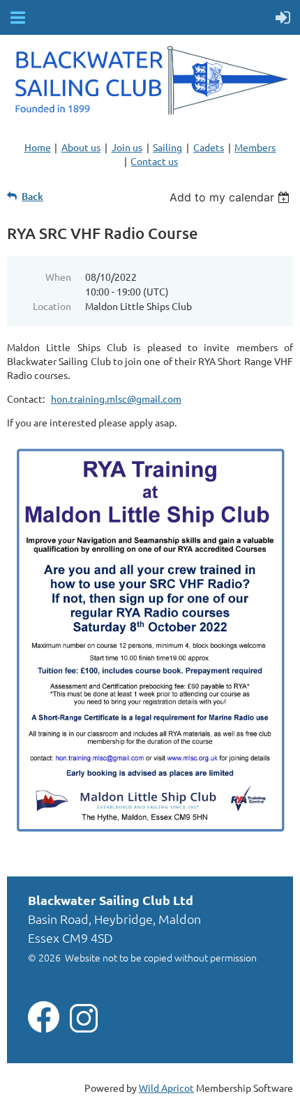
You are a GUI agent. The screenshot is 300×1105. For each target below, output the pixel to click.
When (58, 276)
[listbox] (231, 197)
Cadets (208, 147)
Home (37, 147)
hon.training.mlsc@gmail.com (116, 398)
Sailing (167, 147)
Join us (127, 147)
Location (52, 306)
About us (80, 147)
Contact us (154, 161)
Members (255, 147)
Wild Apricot (166, 1087)
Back (32, 196)
